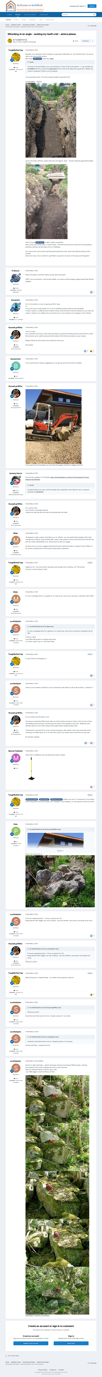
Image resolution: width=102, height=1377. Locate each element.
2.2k (16, 768)
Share (76, 41)
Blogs (24, 19)
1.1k (16, 841)
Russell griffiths (15, 327)
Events (17, 19)
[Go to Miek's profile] (15, 540)
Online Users (50, 19)
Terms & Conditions (30, 14)
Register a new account (31, 1343)
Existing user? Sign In (77, 6)
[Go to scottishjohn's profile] (15, 628)
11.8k (16, 67)
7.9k (16, 345)
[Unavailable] (51, 120)
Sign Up (92, 6)
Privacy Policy (42, 1370)
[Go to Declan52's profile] (15, 307)
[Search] (94, 14)
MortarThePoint (15, 751)
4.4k (16, 317)
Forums (8, 19)
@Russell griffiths (31, 799)
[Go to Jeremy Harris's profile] (15, 480)
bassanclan (15, 359)
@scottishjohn (44, 799)
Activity (9, 14)
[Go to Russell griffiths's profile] (15, 334)
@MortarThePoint (56, 799)
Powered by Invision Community (51, 1374)
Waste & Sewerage (29, 42)
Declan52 (15, 300)
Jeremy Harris (15, 473)
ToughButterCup (21, 40)
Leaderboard (44, 14)
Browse (17, 14)
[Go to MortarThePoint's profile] (15, 758)
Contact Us (52, 1370)
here (51, 58)
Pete (16, 824)
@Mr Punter (37, 58)
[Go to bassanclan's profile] (15, 365)
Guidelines (32, 19)
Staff (40, 19)
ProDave (15, 271)
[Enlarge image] (31, 769)
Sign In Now (71, 1343)
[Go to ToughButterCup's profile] (10, 41)
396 (16, 550)
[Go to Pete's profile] (15, 831)
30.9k (16, 288)
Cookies (61, 1370)
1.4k (16, 376)
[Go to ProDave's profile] (15, 277)
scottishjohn (15, 621)
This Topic (86, 14)
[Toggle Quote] (28, 62)
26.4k (16, 490)
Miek (15, 533)
